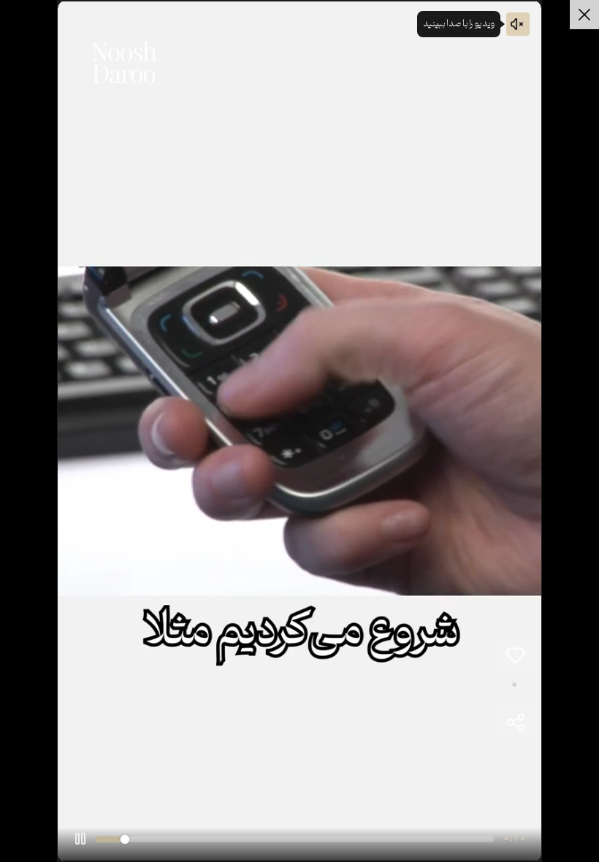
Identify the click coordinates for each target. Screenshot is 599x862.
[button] (80, 839)
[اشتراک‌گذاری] (515, 721)
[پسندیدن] (515, 654)
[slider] (294, 839)
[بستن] (584, 14)
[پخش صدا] (518, 24)
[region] (299, 431)
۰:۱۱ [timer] (514, 838)
